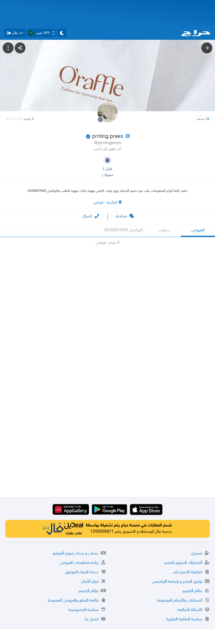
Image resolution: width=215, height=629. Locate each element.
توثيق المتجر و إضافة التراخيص (177, 581)
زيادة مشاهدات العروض (79, 562)
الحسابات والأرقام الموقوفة (179, 600)
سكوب (164, 230)
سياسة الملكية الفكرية (184, 619)
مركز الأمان (90, 581)
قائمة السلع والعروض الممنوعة (73, 600)
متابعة (203, 119)
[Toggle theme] (62, 33)
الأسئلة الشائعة (190, 610)
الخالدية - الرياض (105, 202)
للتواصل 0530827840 (123, 230)
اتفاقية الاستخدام (187, 572)
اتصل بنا (92, 619)
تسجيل (196, 553)
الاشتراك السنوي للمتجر (183, 562)
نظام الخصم (88, 591)
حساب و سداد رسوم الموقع (76, 553)
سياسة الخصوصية (83, 610)
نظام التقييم (192, 591)
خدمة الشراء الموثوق (82, 572)
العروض (198, 230)
